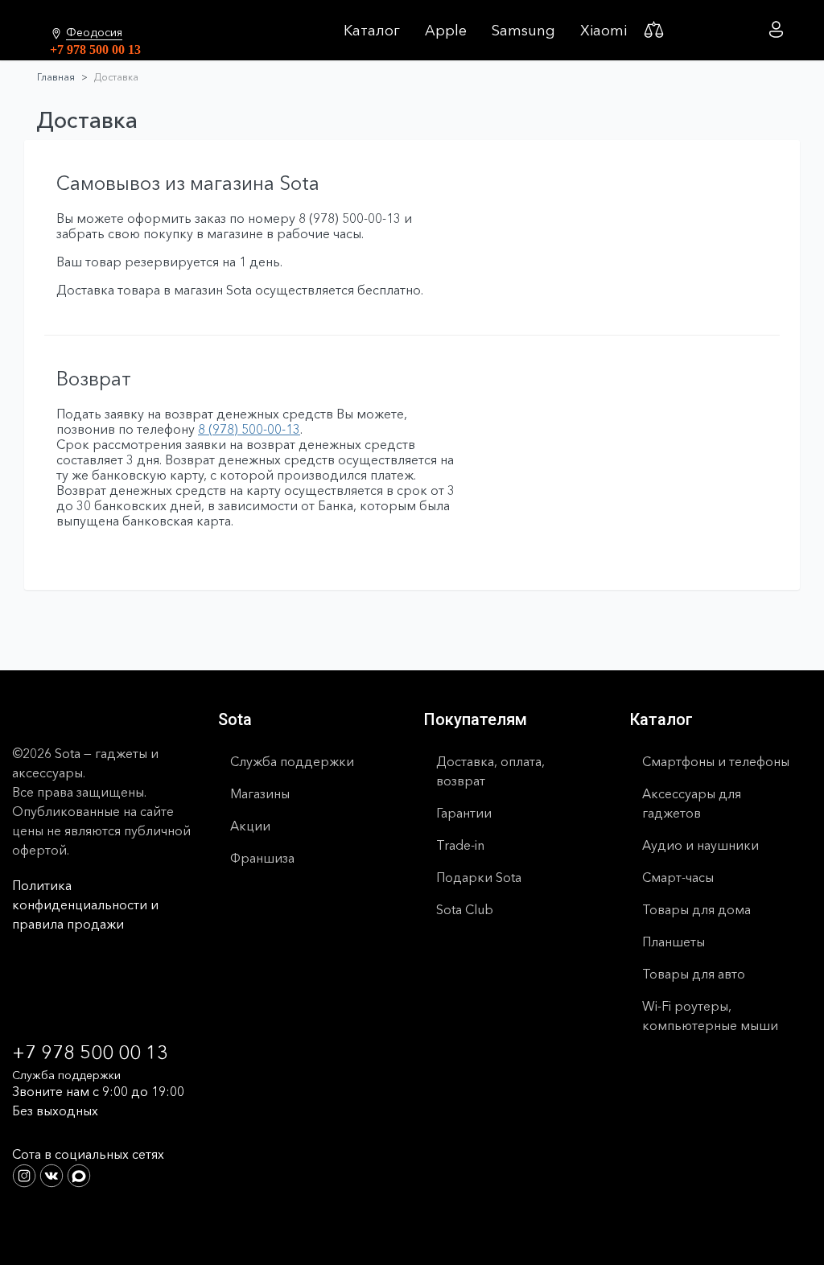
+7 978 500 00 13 (95, 49)
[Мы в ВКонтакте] (53, 1174)
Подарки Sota (478, 877)
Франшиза (262, 858)
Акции (250, 826)
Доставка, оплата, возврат (490, 771)
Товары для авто (693, 974)
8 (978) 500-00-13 (249, 429)
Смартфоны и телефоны (715, 761)
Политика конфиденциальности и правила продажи (85, 904)
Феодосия (94, 32)
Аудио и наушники (700, 845)
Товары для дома (696, 909)
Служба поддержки (292, 761)
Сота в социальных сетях (88, 1154)
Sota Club (464, 909)
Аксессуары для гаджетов (691, 803)
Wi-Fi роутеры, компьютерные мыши (710, 1015)
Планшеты (673, 941)
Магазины (260, 793)
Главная (56, 77)
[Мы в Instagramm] (25, 1174)
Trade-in (460, 845)
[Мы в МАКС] (79, 1174)
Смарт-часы (678, 877)
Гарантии (464, 813)
